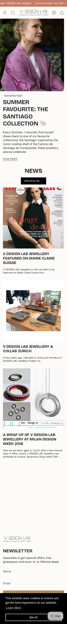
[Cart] (62, 12)
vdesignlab (32, 180)
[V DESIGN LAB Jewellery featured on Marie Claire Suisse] (33, 218)
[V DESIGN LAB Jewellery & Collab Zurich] (33, 310)
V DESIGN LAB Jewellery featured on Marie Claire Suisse (29, 258)
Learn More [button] (13, 607)
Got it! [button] (34, 617)
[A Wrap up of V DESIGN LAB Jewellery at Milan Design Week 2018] (33, 398)
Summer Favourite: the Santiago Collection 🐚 (25, 112)
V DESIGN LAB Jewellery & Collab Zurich (28, 348)
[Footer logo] (17, 539)
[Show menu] (5, 12)
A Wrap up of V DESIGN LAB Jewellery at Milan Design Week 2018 (29, 439)
